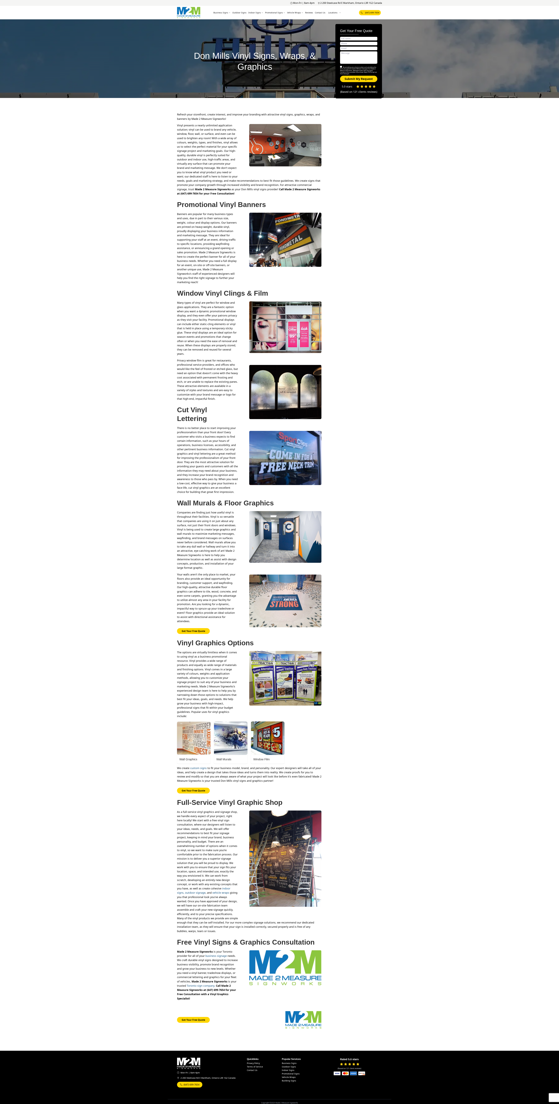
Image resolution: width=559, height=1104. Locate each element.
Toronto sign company (200, 985)
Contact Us (320, 12)
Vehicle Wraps (294, 12)
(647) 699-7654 (372, 12)
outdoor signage (195, 892)
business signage (216, 956)
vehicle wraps (220, 892)
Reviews (309, 12)
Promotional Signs (274, 12)
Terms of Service (255, 1066)
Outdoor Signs (239, 12)
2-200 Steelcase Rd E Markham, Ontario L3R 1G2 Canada (351, 3)
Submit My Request (359, 79)
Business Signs (220, 12)
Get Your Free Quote (193, 631)
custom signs (198, 768)
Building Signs (289, 1080)
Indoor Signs (254, 12)
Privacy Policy (253, 1063)
